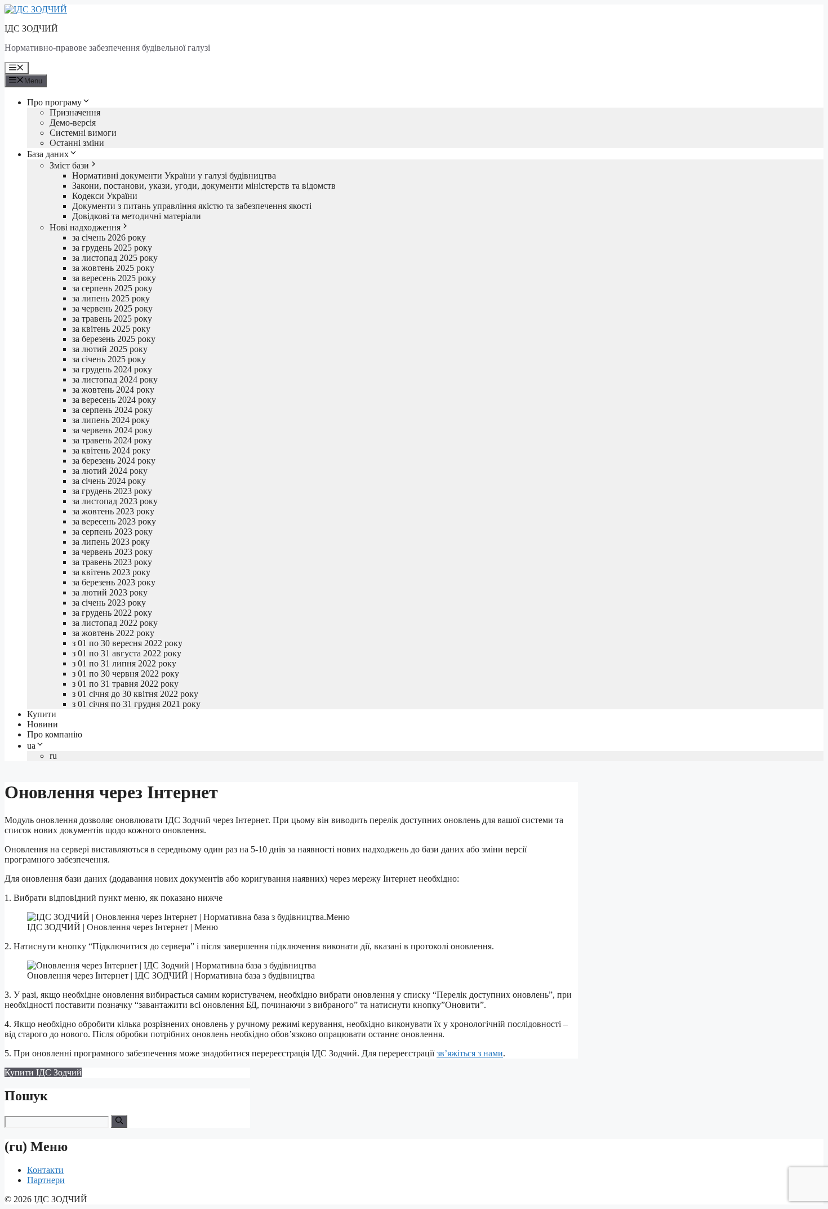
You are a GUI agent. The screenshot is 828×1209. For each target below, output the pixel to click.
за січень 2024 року (109, 481)
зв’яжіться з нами (470, 1053)
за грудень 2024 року (112, 369)
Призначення (75, 112)
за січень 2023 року (109, 602)
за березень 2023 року (113, 582)
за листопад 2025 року (115, 258)
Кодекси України (104, 196)
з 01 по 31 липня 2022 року (124, 663)
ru (53, 756)
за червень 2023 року (112, 552)
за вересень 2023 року (114, 521)
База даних (48, 154)
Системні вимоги (83, 132)
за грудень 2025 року (112, 247)
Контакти (45, 1170)
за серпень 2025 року (112, 288)
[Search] (119, 1121)
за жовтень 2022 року (113, 633)
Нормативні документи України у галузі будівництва (174, 175)
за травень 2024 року (112, 440)
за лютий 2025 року (110, 349)
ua (31, 745)
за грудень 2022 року (112, 612)
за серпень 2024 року (112, 410)
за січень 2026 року (109, 237)
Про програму (54, 102)
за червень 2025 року (112, 308)
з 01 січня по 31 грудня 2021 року (136, 704)
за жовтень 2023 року (113, 511)
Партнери (46, 1180)
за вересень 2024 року (114, 400)
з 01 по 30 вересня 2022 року (127, 643)
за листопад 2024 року (115, 379)
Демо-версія (73, 122)
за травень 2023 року (112, 562)
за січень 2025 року (109, 359)
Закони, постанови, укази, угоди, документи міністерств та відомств (204, 185)
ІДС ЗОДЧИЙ (31, 28)
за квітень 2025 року (111, 329)
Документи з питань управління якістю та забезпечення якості (191, 206)
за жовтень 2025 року (113, 268)
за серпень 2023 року (112, 531)
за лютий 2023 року (110, 592)
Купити (41, 714)
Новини (42, 724)
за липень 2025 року (111, 298)
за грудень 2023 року (112, 491)
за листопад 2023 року (115, 501)
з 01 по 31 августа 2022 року (126, 653)
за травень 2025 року (112, 318)
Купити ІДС (43, 1072)
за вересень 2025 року (114, 278)
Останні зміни (77, 143)
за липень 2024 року (111, 420)
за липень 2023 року (111, 541)
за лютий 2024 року (110, 470)
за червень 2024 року (112, 430)
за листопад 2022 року (115, 623)
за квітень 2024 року (111, 450)
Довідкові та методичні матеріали (136, 216)
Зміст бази (69, 165)
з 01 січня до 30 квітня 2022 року (135, 694)
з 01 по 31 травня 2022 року (125, 683)
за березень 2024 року (113, 460)
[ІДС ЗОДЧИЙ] (36, 9)
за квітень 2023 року (111, 572)
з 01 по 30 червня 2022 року (125, 673)
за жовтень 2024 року (113, 389)
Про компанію (54, 734)
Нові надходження (85, 227)
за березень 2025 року (113, 339)
